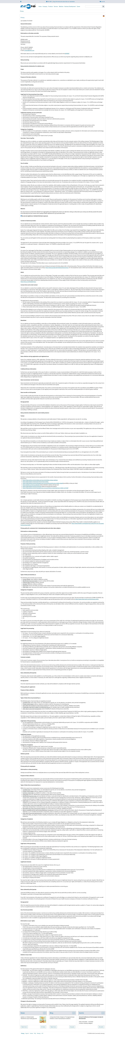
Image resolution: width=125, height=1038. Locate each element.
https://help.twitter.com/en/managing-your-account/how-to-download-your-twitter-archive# (45, 488)
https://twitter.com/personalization (31, 485)
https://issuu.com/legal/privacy (28, 281)
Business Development (70, 6)
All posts (72, 1027)
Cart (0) (103, 1)
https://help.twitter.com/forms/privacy (32, 486)
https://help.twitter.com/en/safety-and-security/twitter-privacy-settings (40, 480)
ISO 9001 (49, 1)
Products (50, 6)
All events (101, 1027)
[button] (44, 1013)
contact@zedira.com (29, 50)
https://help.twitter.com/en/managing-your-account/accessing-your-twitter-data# (43, 483)
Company (45, 6)
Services (56, 6)
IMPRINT (67, 53)
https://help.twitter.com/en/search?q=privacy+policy (35, 481)
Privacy (22, 11)
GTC (42, 1033)
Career (78, 6)
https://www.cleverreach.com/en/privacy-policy (86, 599)
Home (40, 6)
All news (43, 1027)
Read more (24, 1027)
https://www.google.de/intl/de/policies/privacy (57, 267)
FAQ (35, 1033)
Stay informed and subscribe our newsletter (64, 1)
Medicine (61, 6)
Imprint (27, 1033)
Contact (31, 1033)
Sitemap (38, 1033)
